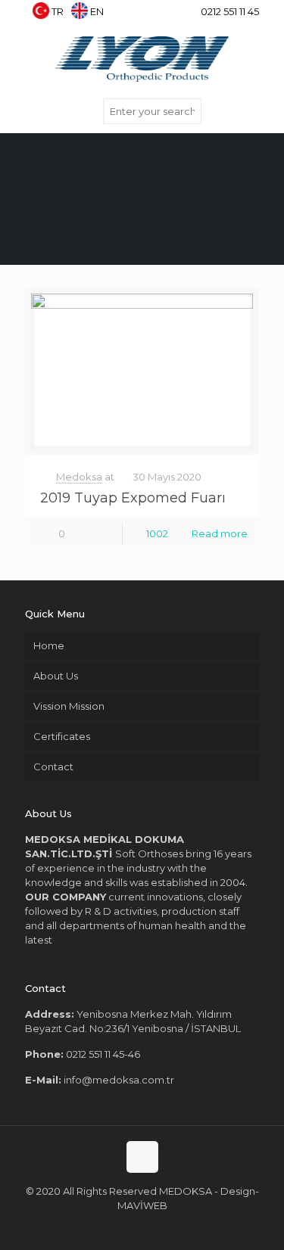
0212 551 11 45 (230, 11)
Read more (220, 533)
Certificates (61, 736)
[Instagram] (174, 15)
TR (57, 11)
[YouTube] (154, 15)
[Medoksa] (142, 57)
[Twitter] (134, 15)
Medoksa (79, 477)
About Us (55, 676)
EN (97, 11)
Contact (53, 766)
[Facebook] (115, 15)
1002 (157, 533)
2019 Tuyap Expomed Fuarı (133, 498)
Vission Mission (69, 706)
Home (48, 645)
